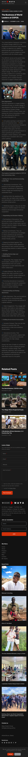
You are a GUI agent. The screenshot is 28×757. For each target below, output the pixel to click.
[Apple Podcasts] (13, 742)
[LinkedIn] (11, 742)
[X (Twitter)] (4, 742)
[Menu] (25, 2)
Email (4, 459)
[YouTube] (9, 742)
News (22, 21)
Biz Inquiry (5, 558)
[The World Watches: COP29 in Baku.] (14, 379)
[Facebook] (2, 742)
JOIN (14, 534)
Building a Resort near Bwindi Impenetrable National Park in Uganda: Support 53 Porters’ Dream (13, 715)
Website (5, 464)
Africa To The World (7, 623)
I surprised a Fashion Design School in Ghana (13, 683)
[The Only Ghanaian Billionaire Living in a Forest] (14, 638)
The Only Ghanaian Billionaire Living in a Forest (13, 653)
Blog (3, 554)
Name (5, 453)
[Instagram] (6, 742)
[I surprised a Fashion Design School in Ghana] (14, 669)
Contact (4, 556)
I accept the (10, 488)
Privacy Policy (12, 488)
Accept (10, 754)
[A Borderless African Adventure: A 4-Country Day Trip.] (14, 422)
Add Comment (7, 470)
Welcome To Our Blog (7, 593)
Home (3, 547)
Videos (4, 552)
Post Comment (7, 493)
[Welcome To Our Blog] (14, 578)
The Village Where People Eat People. (13, 410)
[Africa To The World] (14, 608)
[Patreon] (15, 742)
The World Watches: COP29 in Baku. (12, 388)
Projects (4, 550)
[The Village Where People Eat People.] (14, 400)
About (3, 548)
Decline (17, 754)
